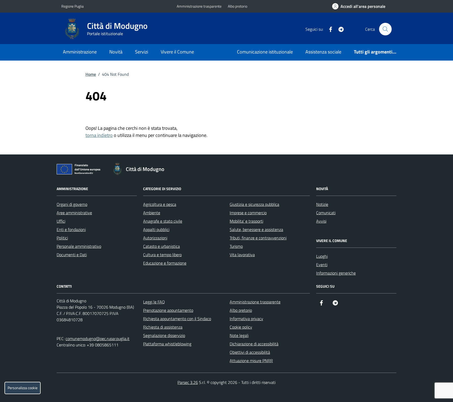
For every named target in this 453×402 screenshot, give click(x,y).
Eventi (321, 264)
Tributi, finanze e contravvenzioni (258, 238)
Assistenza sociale (323, 51)
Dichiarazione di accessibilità (254, 344)
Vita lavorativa (242, 254)
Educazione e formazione (164, 263)
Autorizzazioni (155, 238)
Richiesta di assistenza (162, 327)
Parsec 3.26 (187, 382)
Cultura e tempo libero (162, 254)
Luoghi (322, 256)
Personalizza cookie (22, 388)
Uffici (61, 221)
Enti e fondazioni (71, 229)
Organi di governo (72, 204)
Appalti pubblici (156, 229)
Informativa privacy (246, 318)
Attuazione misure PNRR (251, 360)
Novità (115, 51)
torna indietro (99, 135)
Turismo (236, 246)
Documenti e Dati (72, 254)
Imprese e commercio (248, 213)
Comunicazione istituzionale (265, 51)
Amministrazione (80, 51)
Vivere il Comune (177, 51)
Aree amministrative (74, 213)
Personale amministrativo (79, 246)
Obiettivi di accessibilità (250, 352)
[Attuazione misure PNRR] (80, 170)
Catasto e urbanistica (161, 246)
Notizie (322, 204)
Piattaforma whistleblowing (167, 344)
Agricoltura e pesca (159, 204)
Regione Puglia (72, 6)
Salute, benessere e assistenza (256, 229)
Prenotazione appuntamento (168, 310)
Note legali (239, 335)
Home (90, 74)
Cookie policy (241, 327)
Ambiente (151, 213)
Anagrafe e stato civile (162, 221)
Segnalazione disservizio (164, 335)
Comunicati (326, 213)
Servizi (141, 51)
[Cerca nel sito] (385, 29)
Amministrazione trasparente (199, 6)
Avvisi (321, 221)
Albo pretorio (237, 6)
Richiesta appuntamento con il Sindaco (177, 318)
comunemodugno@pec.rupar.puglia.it (98, 338)
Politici (62, 238)
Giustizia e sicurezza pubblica (254, 204)
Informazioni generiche (336, 273)
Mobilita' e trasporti (246, 221)
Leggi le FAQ (154, 302)
